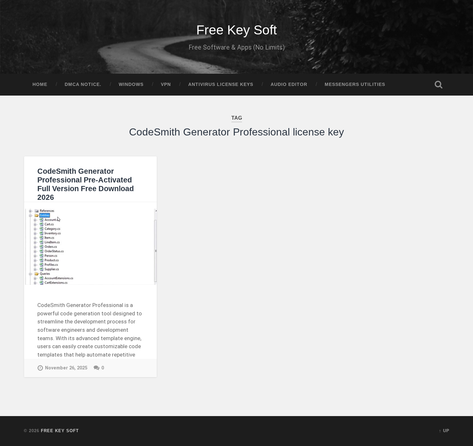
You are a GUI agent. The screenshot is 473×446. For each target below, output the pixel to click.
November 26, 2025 (66, 368)
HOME (39, 84)
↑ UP (444, 430)
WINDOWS (131, 84)
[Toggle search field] (439, 85)
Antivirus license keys (220, 84)
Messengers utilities (355, 84)
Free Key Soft (236, 30)
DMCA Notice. (83, 84)
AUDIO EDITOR (289, 84)
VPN (166, 84)
